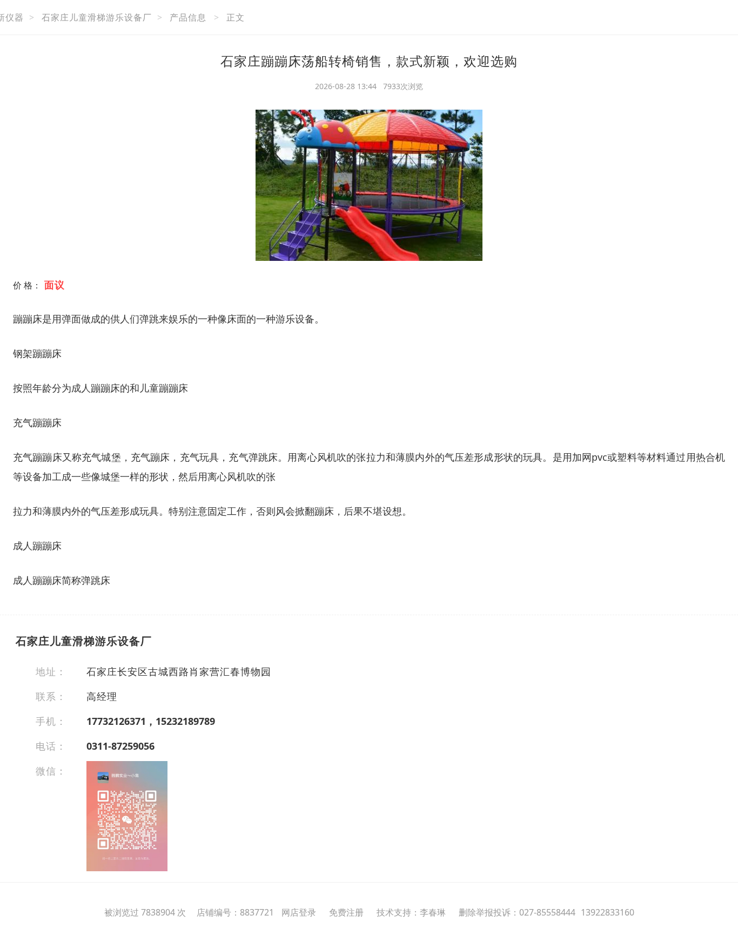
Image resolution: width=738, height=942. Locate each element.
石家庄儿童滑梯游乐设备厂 (97, 17)
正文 (235, 17)
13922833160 (607, 912)
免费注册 (346, 912)
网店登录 (298, 912)
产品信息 (188, 17)
